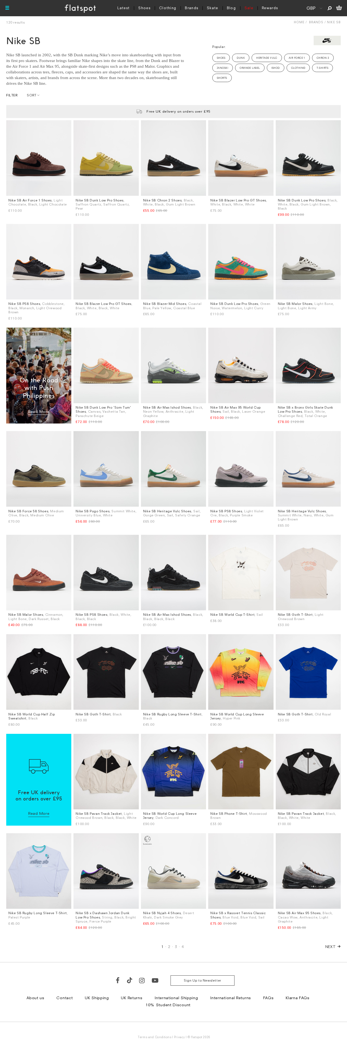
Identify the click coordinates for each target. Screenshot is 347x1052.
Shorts (222, 77)
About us (35, 997)
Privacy (179, 1037)
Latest (123, 8)
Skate (212, 8)
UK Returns (131, 997)
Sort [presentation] (31, 95)
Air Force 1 (297, 57)
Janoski (222, 67)
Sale (249, 8)
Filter (12, 95)
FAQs (268, 997)
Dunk (241, 57)
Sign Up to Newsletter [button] (202, 980)
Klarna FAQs (298, 997)
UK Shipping (97, 997)
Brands (191, 8)
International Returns (230, 997)
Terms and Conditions (154, 1037)
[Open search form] (329, 8)
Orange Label (250, 67)
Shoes (144, 8)
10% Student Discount (168, 1004)
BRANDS (316, 22)
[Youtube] (155, 980)
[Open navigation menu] (7, 8)
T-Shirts (322, 67)
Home (299, 22)
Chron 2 (323, 57)
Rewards (270, 8)
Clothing (167, 8)
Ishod (275, 67)
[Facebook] (118, 980)
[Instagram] (142, 980)
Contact (64, 997)
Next (330, 946)
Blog (231, 8)
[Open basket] (339, 8)
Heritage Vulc (266, 57)
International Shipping (176, 997)
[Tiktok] (130, 980)
